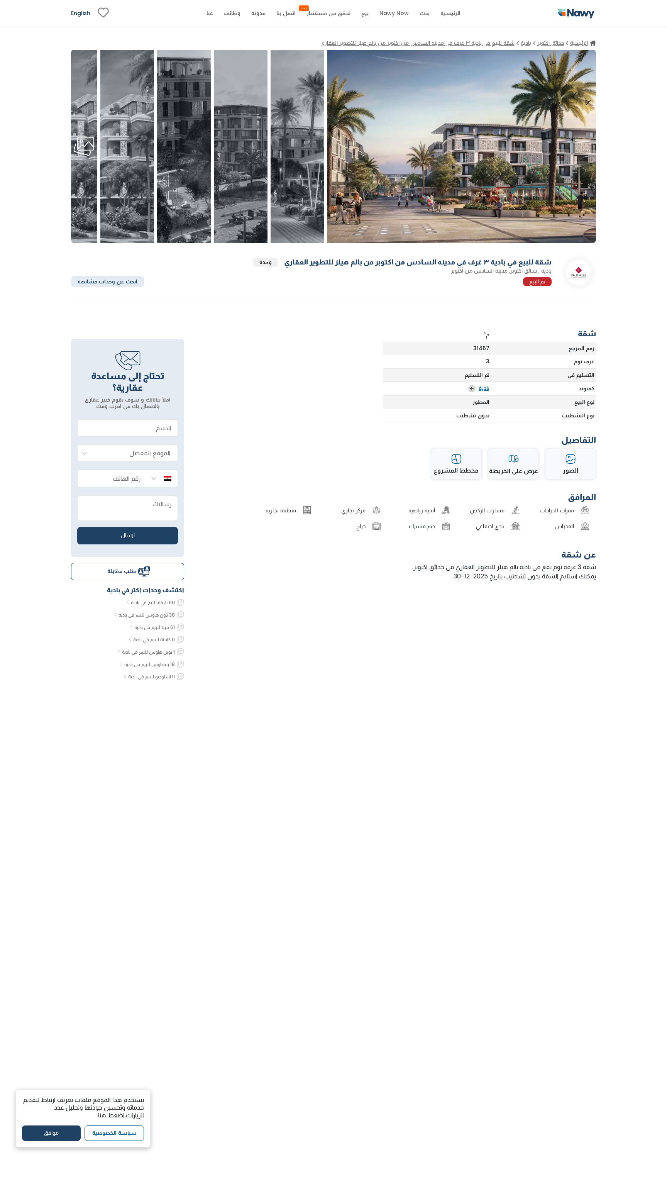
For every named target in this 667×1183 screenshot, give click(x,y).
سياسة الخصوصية (114, 1133)
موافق (51, 1133)
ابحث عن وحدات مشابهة (107, 281)
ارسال (128, 535)
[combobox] (135, 453)
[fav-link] (103, 13)
